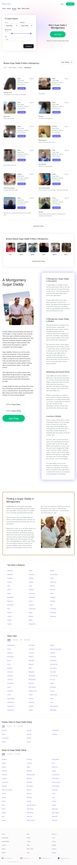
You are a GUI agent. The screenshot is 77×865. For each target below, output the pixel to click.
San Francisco (54, 676)
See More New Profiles (38, 261)
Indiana (4, 812)
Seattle (52, 683)
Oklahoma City (33, 691)
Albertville (10, 574)
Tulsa (51, 702)
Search (9, 8)
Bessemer (10, 601)
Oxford (52, 578)
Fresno (9, 695)
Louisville (31, 653)
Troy (51, 605)
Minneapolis (32, 676)
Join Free (57, 34)
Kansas (4, 820)
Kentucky (29, 759)
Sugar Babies (5, 837)
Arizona (4, 767)
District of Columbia (7, 790)
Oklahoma (54, 767)
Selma (52, 593)
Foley (30, 586)
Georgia (4, 797)
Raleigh (52, 645)
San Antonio (53, 668)
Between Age (8, 30)
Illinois (3, 809)
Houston (29, 734)
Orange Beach (54, 574)
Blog (28, 834)
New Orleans (32, 687)
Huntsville (31, 605)
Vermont (54, 801)
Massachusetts (31, 774)
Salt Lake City (54, 664)
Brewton (9, 612)
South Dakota (55, 786)
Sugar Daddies (12, 67)
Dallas (3, 734)
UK (21, 640)
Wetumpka (53, 616)
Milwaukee (32, 672)
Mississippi (30, 786)
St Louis (52, 691)
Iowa (3, 816)
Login (61, 4)
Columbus (10, 679)
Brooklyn (9, 668)
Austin (9, 649)
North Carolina (31, 820)
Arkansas (4, 771)
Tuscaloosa (53, 609)
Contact (29, 841)
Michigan (29, 778)
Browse (14, 8)
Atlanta (4, 742)
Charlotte (54, 734)
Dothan (31, 570)
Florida (4, 793)
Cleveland (10, 676)
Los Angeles (5, 738)
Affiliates (54, 845)
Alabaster (9, 570)
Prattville (52, 586)
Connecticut (5, 782)
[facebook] (3, 862)
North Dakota (55, 759)
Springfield (53, 687)
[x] (5, 862)
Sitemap (54, 852)
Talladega (52, 597)
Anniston (9, 582)
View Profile (22, 88)
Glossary (54, 849)
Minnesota (29, 782)
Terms (53, 837)
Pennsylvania (55, 774)
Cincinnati (10, 672)
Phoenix (31, 698)
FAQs (19, 8)
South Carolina (56, 782)
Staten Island (53, 695)
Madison (31, 616)
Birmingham (10, 605)
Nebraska (29, 797)
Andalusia (10, 578)
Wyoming (54, 820)
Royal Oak (53, 656)
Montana (29, 793)
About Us (54, 834)
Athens (9, 589)
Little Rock (31, 649)
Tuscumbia (53, 612)
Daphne (9, 620)
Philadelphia (55, 730)
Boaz (8, 609)
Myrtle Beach (32, 679)
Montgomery (32, 624)
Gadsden (31, 589)
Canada (15, 640)
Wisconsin (55, 816)
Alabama (20, 67)
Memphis (31, 664)
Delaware (4, 786)
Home (4, 8)
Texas (53, 793)
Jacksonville (32, 609)
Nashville (31, 683)
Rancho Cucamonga (55, 649)
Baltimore (9, 653)
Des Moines (10, 683)
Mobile (30, 620)
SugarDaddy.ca (26, 858)
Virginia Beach (54, 706)
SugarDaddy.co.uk (45, 858)
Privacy (54, 841)
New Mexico (30, 812)
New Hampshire (31, 805)
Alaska (3, 763)
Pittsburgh (31, 702)
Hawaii (4, 801)
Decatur (9, 624)
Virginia (54, 805)
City (6, 36)
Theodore (52, 601)
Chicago (29, 730)
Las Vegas (31, 645)
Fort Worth (10, 691)
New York (4, 730)
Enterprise (31, 574)
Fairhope (31, 578)
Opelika (52, 570)
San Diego (53, 672)
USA (9, 640)
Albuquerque (10, 645)
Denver (29, 742)
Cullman (9, 616)
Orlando (29, 738)
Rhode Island (55, 778)
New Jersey (30, 809)
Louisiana (29, 763)
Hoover (31, 601)
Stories (28, 837)
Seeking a (22, 22)
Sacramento (53, 660)
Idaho (3, 805)
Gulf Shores (32, 593)
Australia (27, 640)
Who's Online (25, 8)
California (4, 774)
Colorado (4, 778)
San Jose (52, 679)
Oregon (54, 771)
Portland (31, 706)
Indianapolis (10, 702)
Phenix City (53, 582)
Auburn (9, 593)
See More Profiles (38, 226)
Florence (31, 582)
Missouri (29, 790)
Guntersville (32, 597)
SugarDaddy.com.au (64, 858)
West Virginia (55, 812)
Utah (53, 797)
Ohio (53, 763)
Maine (28, 767)
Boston (9, 660)
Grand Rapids (11, 698)
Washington (53, 710)
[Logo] (6, 4)
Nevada (29, 801)
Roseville (52, 653)
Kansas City (10, 710)
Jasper (30, 612)
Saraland (52, 589)
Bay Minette (10, 597)
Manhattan (31, 660)
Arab (8, 586)
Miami (30, 668)
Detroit (9, 687)
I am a (6, 22)
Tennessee (55, 790)
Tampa (52, 698)
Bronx (8, 664)
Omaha (31, 695)
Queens (31, 710)
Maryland (29, 771)
